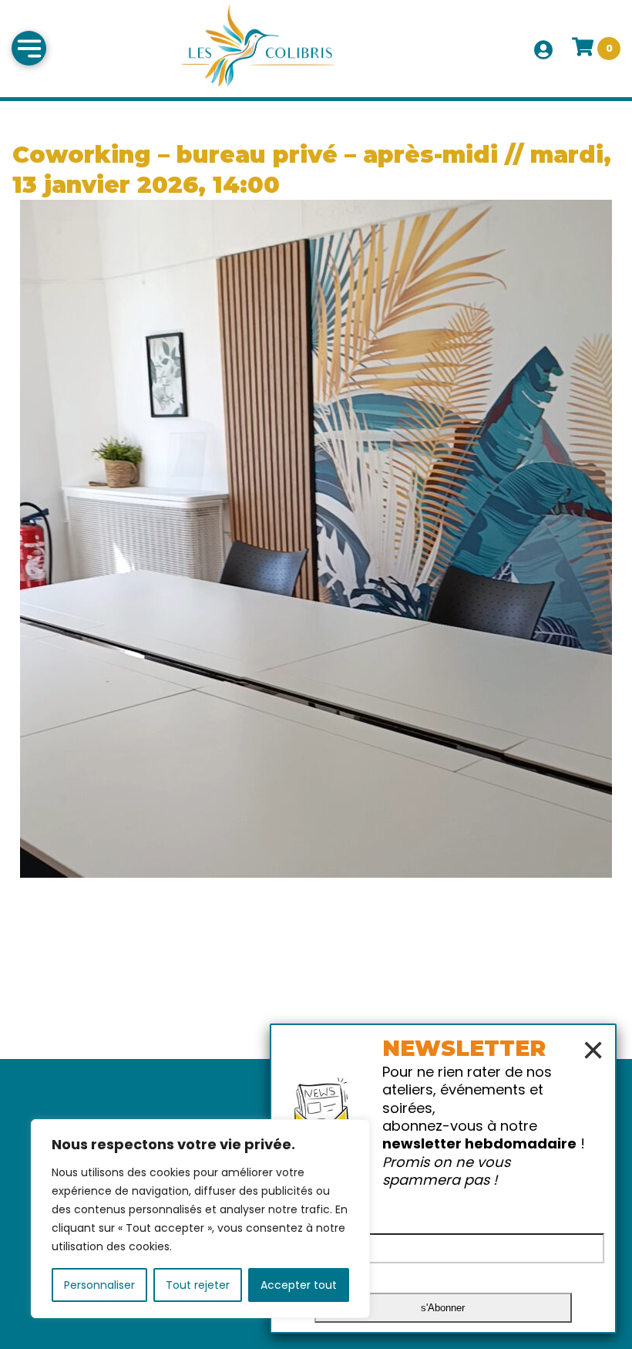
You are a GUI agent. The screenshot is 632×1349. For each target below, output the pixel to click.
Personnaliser (99, 1285)
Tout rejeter (198, 1285)
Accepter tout (299, 1285)
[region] (200, 1218)
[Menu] (29, 48)
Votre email (321, 1217)
